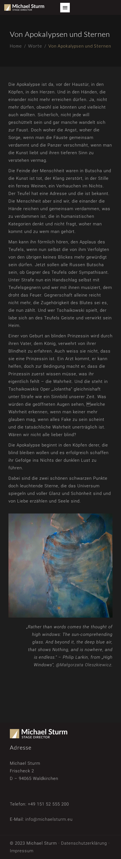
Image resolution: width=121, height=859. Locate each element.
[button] (65, 7)
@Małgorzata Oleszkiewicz (83, 664)
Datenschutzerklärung (84, 843)
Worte (35, 45)
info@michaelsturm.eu (49, 819)
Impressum (21, 850)
